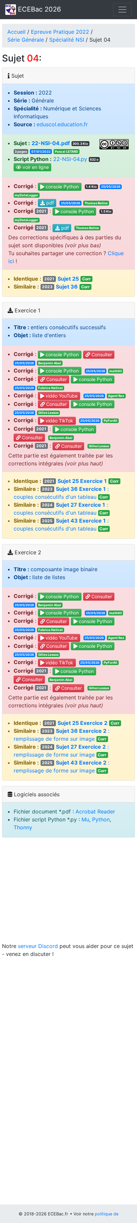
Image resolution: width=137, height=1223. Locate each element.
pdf (49, 203)
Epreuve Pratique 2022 (60, 31)
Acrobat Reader (95, 811)
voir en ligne (35, 167)
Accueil (16, 31)
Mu (85, 819)
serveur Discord (38, 946)
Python (101, 819)
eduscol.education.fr (62, 124)
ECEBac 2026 (38, 9)
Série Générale (25, 39)
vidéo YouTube (60, 396)
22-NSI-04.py (70, 159)
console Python (61, 186)
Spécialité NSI (66, 39)
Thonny (23, 827)
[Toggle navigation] (122, 9)
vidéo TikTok (58, 420)
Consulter (101, 354)
